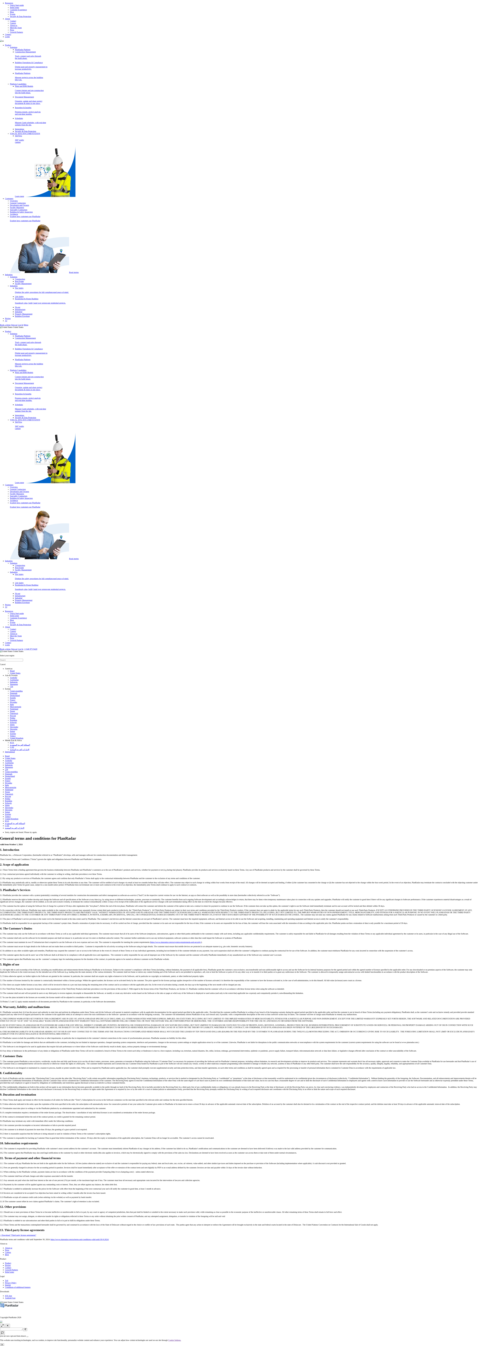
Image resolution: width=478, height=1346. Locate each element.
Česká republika (16, 691)
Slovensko (14, 727)
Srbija (12, 725)
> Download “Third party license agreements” (18, 1235)
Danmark (13, 693)
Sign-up (14, 325)
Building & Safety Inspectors (21, 212)
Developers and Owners (19, 205)
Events (12, 14)
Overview (14, 201)
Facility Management (23, 284)
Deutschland (15, 695)
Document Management (28, 100)
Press (12, 30)
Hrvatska (13, 702)
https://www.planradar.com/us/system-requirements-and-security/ (175, 942)
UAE (12, 747)
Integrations (19, 129)
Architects (14, 214)
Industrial (18, 312)
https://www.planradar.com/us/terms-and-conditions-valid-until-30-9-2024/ (80, 1239)
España (13, 698)
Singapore (14, 684)
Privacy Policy (10, 1283)
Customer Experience (18, 10)
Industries (9, 275)
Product (8, 45)
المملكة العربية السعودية (20, 745)
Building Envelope (22, 316)
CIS (11, 687)
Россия (13, 716)
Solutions (13, 47)
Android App (10, 1298)
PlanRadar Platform (22, 50)
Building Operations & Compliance (31, 66)
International (10, 752)
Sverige (13, 734)
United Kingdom (16, 738)
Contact (13, 21)
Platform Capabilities (18, 84)
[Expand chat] (2, 1326)
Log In (20, 325)
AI (6, 321)
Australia (13, 678)
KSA (12, 743)
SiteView (19, 166)
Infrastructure (20, 309)
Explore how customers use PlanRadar (44, 244)
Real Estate (19, 281)
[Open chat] (2, 1333)
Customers (9, 198)
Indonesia (14, 682)
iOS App (8, 1296)
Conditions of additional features (17, 1287)
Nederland (14, 709)
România (13, 720)
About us (13, 25)
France (12, 700)
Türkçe (13, 736)
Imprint (8, 1285)
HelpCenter (14, 7)
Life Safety (19, 296)
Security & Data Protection (20, 16)
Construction (20, 279)
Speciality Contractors (18, 210)
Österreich (14, 713)
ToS (6, 1281)
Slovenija (13, 729)
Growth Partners (16, 32)
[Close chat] (7, 1326)
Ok (2, 1345)
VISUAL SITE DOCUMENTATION (25, 133)
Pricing (8, 318)
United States (15, 673)
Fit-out (17, 307)
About (7, 19)
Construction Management (28, 55)
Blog (12, 12)
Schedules (30, 121)
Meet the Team (16, 28)
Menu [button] (26, 325)
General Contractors (18, 203)
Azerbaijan (14, 680)
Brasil (12, 671)
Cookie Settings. (174, 1340)
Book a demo (5, 325)
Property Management (23, 314)
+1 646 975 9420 (30, 649)
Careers (13, 23)
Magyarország (15, 707)
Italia (12, 704)
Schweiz (13, 722)
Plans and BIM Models (29, 89)
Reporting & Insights (28, 111)
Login (7, 37)
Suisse (12, 731)
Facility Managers (17, 207)
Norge (12, 711)
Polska (12, 718)
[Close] (27, 1336)
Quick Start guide (17, 5)
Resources (9, 3)
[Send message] (25, 1329)
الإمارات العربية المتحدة (19, 750)
